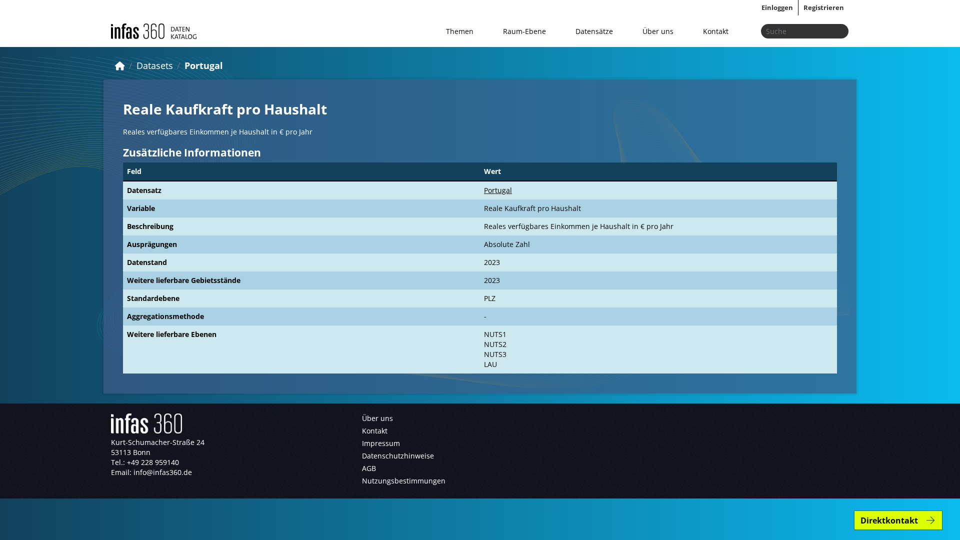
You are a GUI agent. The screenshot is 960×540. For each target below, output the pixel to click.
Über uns (658, 31)
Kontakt (715, 31)
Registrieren (824, 7)
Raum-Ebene (524, 31)
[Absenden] (838, 31)
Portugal (203, 66)
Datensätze (594, 31)
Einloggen (777, 7)
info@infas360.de (163, 472)
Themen (460, 31)
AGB (369, 468)
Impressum (381, 443)
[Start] (120, 66)
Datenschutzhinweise (398, 455)
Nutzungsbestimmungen (404, 481)
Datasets (154, 66)
